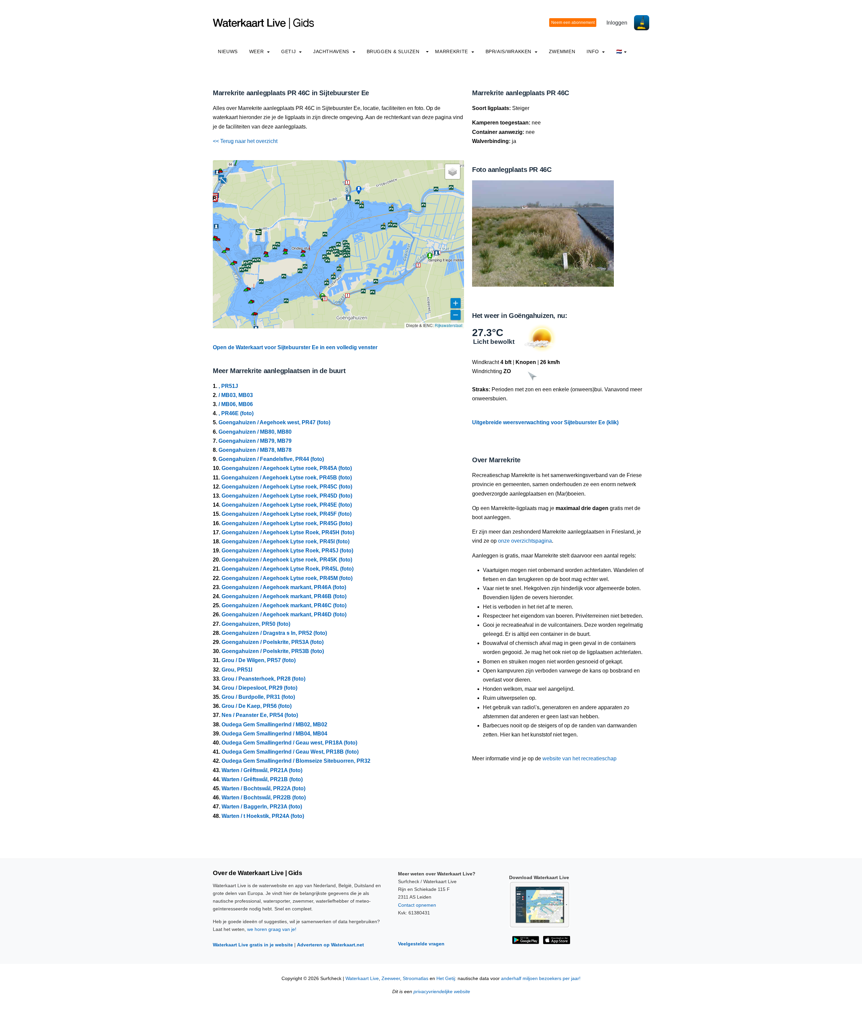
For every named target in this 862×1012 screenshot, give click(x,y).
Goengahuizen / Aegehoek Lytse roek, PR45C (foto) (287, 487)
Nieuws (228, 51)
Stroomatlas (415, 978)
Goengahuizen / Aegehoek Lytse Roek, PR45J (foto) (287, 550)
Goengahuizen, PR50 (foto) (256, 624)
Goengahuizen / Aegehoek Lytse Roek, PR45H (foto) (288, 532)
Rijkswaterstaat (448, 325)
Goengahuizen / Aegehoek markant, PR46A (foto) (284, 587)
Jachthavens (332, 51)
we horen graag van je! (271, 929)
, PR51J (228, 386)
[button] (235, 165)
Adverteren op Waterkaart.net (330, 944)
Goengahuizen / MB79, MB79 (255, 441)
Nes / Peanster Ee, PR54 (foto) (260, 715)
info (593, 51)
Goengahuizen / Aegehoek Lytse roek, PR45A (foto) (287, 468)
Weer (257, 51)
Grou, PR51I (237, 670)
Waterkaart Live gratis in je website (253, 944)
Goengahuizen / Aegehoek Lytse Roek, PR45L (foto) (288, 569)
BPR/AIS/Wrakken (509, 51)
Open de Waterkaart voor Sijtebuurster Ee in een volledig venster (295, 347)
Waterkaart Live (362, 978)
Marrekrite (452, 51)
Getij (289, 51)
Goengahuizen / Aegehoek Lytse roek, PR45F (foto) (287, 514)
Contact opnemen (417, 905)
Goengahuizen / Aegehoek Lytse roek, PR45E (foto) (287, 505)
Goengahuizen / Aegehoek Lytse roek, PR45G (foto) (287, 523)
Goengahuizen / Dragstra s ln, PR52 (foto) (274, 633)
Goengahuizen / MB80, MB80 (255, 432)
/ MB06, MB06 (236, 404)
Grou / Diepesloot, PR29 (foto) (259, 688)
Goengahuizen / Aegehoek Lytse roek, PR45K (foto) (287, 560)
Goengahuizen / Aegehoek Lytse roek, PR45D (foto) (287, 496)
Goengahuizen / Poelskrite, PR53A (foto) (273, 642)
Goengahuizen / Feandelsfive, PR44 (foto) (271, 459)
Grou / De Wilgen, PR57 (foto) (259, 660)
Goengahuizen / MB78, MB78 (255, 450)
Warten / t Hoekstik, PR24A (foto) (263, 816)
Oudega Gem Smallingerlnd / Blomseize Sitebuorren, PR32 (296, 761)
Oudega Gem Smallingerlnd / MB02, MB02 (274, 724)
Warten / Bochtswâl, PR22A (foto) (263, 788)
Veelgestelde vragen (421, 943)
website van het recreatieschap (579, 758)
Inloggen (616, 23)
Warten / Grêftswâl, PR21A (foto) (262, 770)
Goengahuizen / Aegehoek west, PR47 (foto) (274, 422)
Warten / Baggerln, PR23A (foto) (262, 806)
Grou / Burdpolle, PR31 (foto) (258, 697)
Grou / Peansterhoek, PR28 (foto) (263, 679)
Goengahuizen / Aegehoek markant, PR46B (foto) (284, 596)
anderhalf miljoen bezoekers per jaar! (541, 978)
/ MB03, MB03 (236, 395)
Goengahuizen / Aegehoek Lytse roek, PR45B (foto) (286, 477)
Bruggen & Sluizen (393, 51)
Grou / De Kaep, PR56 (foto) (257, 706)
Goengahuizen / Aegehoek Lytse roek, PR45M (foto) (287, 578)
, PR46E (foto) (236, 413)
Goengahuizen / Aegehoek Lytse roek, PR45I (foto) (286, 541)
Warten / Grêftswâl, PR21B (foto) (262, 779)
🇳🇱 (619, 51)
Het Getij (445, 978)
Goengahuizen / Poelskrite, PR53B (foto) (273, 651)
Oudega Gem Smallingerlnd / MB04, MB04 (274, 733)
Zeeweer (391, 978)
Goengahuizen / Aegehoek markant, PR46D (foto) (284, 614)
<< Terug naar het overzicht (245, 141)
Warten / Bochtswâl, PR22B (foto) (264, 797)
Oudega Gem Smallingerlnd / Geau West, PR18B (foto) (290, 752)
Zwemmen (562, 51)
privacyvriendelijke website (441, 991)
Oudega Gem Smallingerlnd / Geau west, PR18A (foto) (289, 743)
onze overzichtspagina (525, 541)
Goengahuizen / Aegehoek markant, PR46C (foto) (284, 605)
